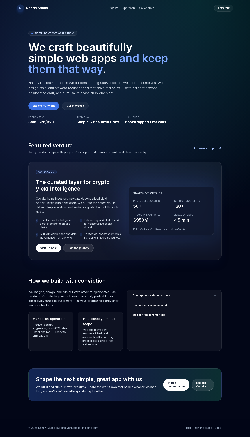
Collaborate (146, 8)
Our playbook (75, 105)
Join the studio (203, 427)
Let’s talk (224, 8)
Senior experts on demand (150, 305)
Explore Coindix (201, 384)
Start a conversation (176, 384)
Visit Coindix (48, 248)
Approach (129, 8)
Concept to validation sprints (151, 295)
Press (188, 427)
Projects (113, 8)
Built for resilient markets (149, 314)
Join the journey (78, 248)
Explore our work (44, 105)
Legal (218, 427)
